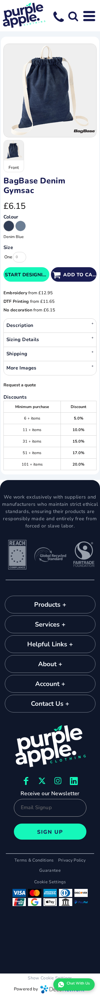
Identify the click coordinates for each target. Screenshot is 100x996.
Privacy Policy (72, 860)
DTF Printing (16, 301)
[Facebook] (26, 781)
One (8, 257)
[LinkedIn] (74, 781)
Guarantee (50, 870)
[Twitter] (42, 781)
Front (14, 168)
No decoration (17, 310)
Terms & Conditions (34, 860)
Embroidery (15, 293)
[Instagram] (58, 781)
